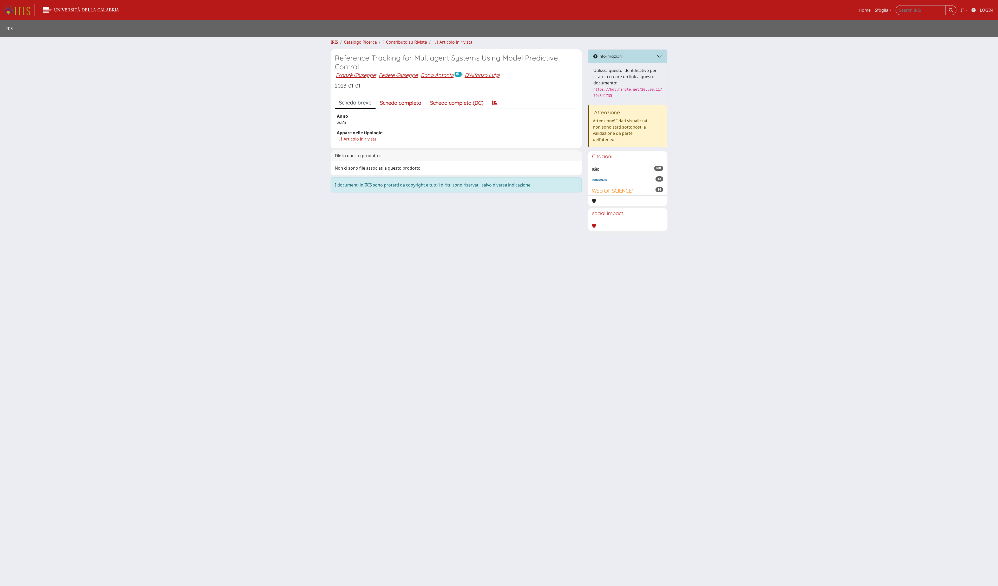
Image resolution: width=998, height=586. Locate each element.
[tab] (495, 102)
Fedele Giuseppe (398, 75)
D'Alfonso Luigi (482, 75)
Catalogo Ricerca (360, 42)
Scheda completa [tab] (400, 102)
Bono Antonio (437, 75)
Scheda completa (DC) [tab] (456, 102)
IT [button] (962, 10)
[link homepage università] (81, 10)
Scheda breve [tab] (355, 102)
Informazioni (610, 56)
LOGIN (986, 10)
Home (865, 10)
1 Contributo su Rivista (405, 42)
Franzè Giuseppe (356, 75)
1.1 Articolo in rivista (452, 42)
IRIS (334, 42)
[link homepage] (19, 10)
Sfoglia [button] (881, 10)
